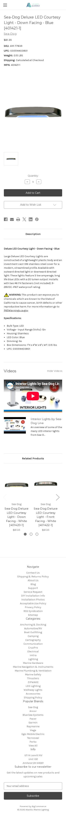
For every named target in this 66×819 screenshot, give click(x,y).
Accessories (33, 693)
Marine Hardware (33, 663)
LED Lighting (33, 686)
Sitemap (33, 614)
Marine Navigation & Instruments (33, 666)
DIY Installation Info (33, 595)
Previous (4, 497)
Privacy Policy (33, 607)
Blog (33, 584)
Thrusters (33, 678)
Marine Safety (33, 674)
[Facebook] (6, 219)
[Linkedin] (30, 219)
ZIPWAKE (33, 682)
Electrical (33, 651)
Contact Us (33, 572)
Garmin (33, 722)
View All (33, 745)
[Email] (12, 219)
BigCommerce (39, 806)
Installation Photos (33, 599)
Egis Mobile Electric (33, 734)
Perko (33, 741)
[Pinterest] (37, 219)
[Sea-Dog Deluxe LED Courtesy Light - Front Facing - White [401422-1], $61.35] (46, 484)
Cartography (33, 640)
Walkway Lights (33, 689)
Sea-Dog (33, 707)
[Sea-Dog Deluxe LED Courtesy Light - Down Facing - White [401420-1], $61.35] (16, 484)
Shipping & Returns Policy (33, 576)
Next (57, 497)
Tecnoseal (33, 737)
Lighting (33, 659)
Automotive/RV (33, 628)
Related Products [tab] (33, 458)
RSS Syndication (33, 611)
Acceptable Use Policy (33, 603)
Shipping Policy (33, 697)
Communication (33, 643)
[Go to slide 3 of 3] (37, 534)
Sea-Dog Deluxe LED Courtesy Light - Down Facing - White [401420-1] (16, 517)
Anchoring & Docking (33, 624)
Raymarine (33, 726)
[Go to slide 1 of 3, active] (25, 534)
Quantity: (33, 175)
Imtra (33, 655)
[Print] (18, 219)
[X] (24, 219)
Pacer (33, 718)
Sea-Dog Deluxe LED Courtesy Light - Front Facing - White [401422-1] (46, 517)
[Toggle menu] (5, 5)
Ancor (33, 711)
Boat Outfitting (33, 632)
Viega (33, 730)
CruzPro (33, 647)
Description (33, 234)
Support (33, 588)
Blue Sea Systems (33, 714)
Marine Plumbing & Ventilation (33, 670)
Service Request (33, 591)
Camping (33, 636)
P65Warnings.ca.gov (16, 310)
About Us (33, 580)
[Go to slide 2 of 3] (31, 534)
